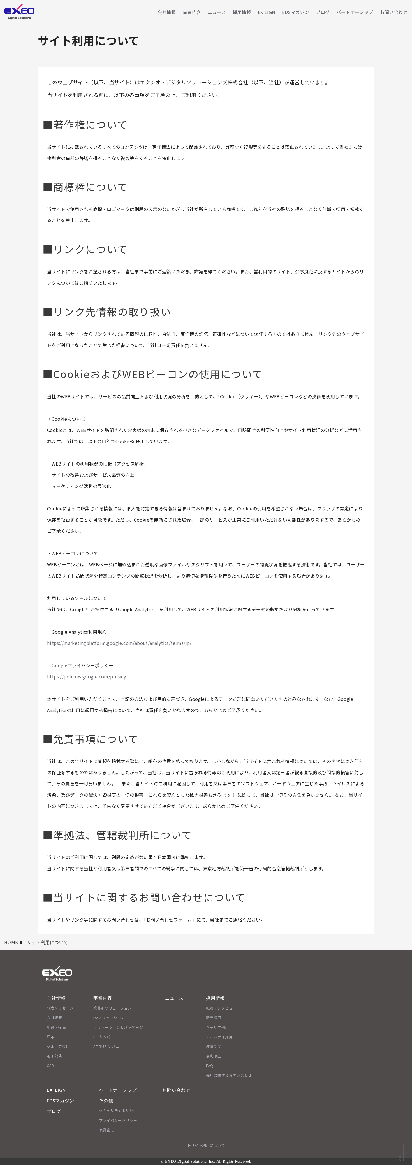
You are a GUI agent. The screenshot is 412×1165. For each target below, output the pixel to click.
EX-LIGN (267, 12)
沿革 (50, 1037)
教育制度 (213, 1046)
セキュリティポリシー (118, 1110)
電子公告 (54, 1056)
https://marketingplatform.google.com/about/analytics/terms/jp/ (119, 643)
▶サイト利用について (206, 1145)
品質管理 (106, 1130)
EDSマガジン (295, 12)
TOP (399, 1157)
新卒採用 (213, 1017)
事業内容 (192, 12)
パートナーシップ (354, 12)
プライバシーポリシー (118, 1120)
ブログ (323, 12)
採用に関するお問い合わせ (229, 1075)
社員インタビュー (221, 1008)
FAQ (209, 1065)
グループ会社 (58, 1046)
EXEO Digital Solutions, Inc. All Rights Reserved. (208, 1161)
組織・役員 (56, 1027)
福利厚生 (213, 1056)
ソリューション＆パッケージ (118, 1027)
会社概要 (54, 1017)
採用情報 (242, 12)
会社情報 (167, 12)
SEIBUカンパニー (108, 1046)
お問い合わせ (394, 12)
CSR (50, 1065)
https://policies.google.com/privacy (86, 676)
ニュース (217, 12)
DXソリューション (109, 1017)
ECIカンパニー (105, 1037)
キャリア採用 (217, 1027)
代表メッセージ (60, 1008)
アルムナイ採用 (219, 1037)
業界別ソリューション (112, 1008)
